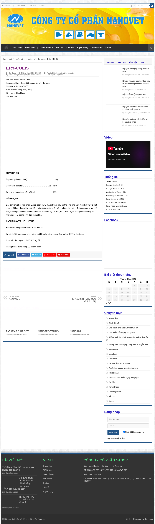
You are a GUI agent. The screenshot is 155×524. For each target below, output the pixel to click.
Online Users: (112, 181)
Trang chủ (6, 47)
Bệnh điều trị (48, 474)
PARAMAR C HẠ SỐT (17, 331)
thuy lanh (149, 519)
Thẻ (142, 62)
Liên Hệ (42, 6)
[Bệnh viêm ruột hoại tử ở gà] (113, 98)
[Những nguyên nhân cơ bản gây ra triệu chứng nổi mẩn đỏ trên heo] (113, 85)
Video (108, 47)
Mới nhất (110, 62)
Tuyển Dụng (82, 47)
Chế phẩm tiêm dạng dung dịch (122, 332)
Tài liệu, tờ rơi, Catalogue (119, 363)
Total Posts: (111, 209)
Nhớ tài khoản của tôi (134, 432)
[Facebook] (134, 6)
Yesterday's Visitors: (115, 195)
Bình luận (133, 62)
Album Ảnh (96, 47)
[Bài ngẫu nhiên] (151, 47)
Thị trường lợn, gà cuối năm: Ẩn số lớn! (27, 499)
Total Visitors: (112, 202)
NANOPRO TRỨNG (48, 331)
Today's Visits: (112, 185)
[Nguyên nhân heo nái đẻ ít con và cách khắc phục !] (113, 110)
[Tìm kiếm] (152, 5)
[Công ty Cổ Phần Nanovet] (77, 25)
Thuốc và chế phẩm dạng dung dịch (124, 378)
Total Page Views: (114, 206)
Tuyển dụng (48, 491)
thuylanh (12, 73)
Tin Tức (33, 6)
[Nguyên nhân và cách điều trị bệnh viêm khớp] (113, 123)
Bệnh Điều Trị (8, 6)
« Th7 (108, 303)
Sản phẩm (47, 479)
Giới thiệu (47, 470)
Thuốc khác (114, 373)
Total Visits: (111, 199)
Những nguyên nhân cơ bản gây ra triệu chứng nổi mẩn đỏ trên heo (136, 84)
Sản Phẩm (21, 6)
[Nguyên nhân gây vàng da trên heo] (113, 72)
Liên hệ (46, 487)
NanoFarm (113, 349)
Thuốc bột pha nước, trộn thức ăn (30, 59)
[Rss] (131, 6)
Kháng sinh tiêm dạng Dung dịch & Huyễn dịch (128, 345)
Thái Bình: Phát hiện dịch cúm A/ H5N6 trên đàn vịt (18, 468)
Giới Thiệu (17, 47)
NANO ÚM (75, 331)
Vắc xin (112, 396)
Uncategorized (115, 392)
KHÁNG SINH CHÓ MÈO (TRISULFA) (84, 299)
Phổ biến (121, 62)
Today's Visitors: (113, 188)
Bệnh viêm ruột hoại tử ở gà (134, 94)
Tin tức (46, 483)
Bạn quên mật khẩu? (116, 438)
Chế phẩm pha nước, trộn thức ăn (123, 328)
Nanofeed (113, 354)
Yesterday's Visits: (114, 192)
